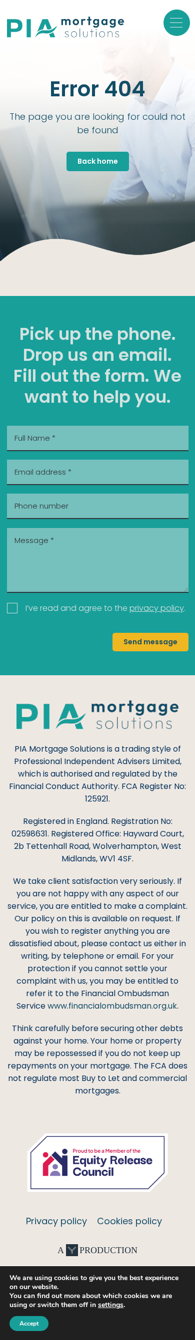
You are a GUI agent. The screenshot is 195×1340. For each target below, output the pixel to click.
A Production (98, 1250)
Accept (29, 1324)
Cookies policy (129, 1221)
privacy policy (157, 608)
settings (111, 1305)
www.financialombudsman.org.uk (112, 1006)
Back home (98, 161)
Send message (151, 642)
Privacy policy (56, 1221)
